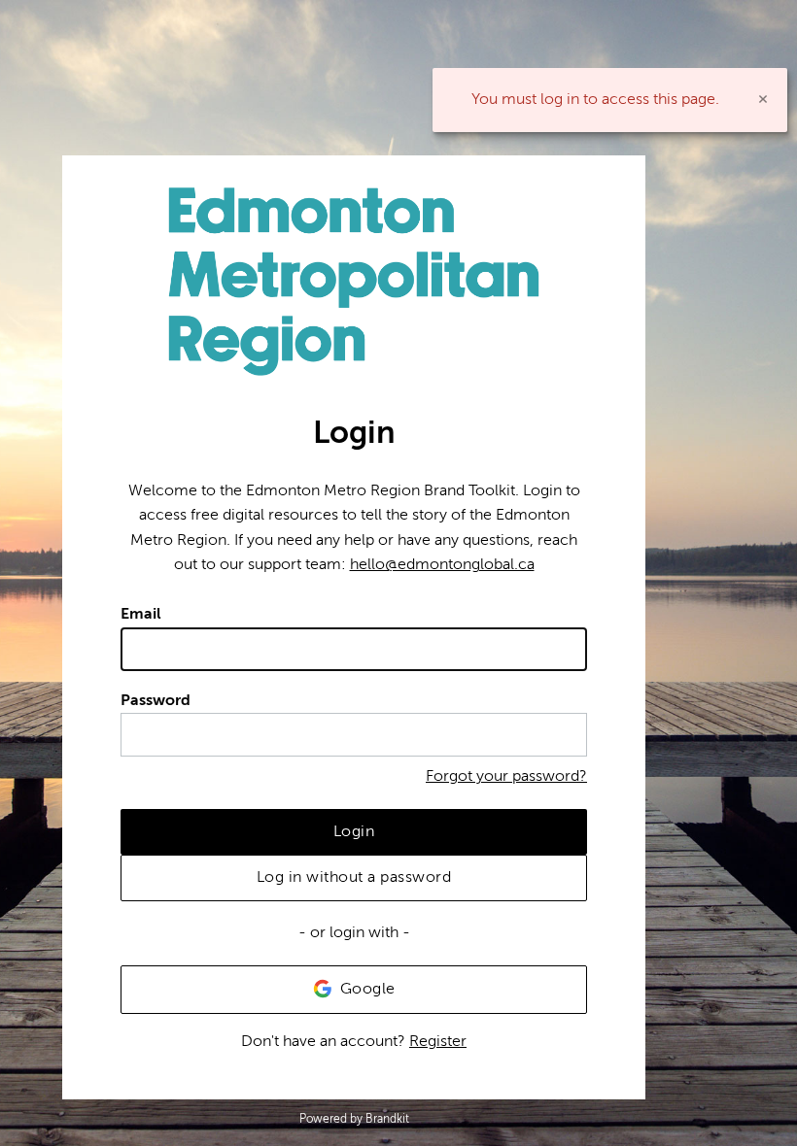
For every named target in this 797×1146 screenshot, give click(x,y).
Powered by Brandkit (354, 1119)
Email (141, 614)
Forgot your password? (506, 776)
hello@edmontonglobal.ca (442, 564)
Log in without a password (354, 877)
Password (156, 700)
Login (354, 831)
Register (438, 1041)
